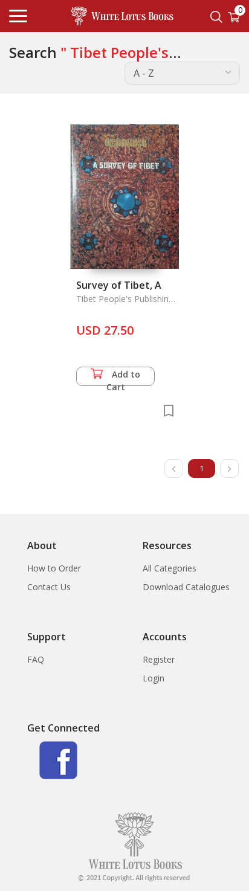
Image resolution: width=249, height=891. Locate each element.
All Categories (169, 568)
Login (153, 678)
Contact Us (49, 587)
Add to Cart (123, 377)
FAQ (35, 659)
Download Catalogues (186, 587)
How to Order (54, 568)
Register (159, 659)
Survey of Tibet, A (118, 285)
